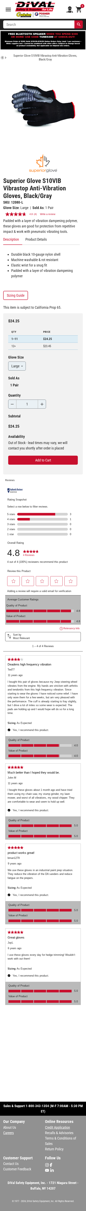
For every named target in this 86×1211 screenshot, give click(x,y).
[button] (13, 581)
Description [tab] (11, 239)
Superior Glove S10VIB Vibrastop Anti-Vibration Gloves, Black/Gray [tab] (45, 57)
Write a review (47, 214)
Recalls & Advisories (59, 1133)
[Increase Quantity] (42, 404)
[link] (31, 553)
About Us (9, 1127)
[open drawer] (8, 9)
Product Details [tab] (36, 239)
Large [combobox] (15, 366)
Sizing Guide (15, 295)
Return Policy (54, 1149)
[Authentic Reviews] (15, 490)
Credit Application (57, 1127)
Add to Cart (43, 460)
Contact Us (11, 1164)
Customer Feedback (17, 1169)
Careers (8, 1133)
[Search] (79, 24)
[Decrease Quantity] (12, 404)
